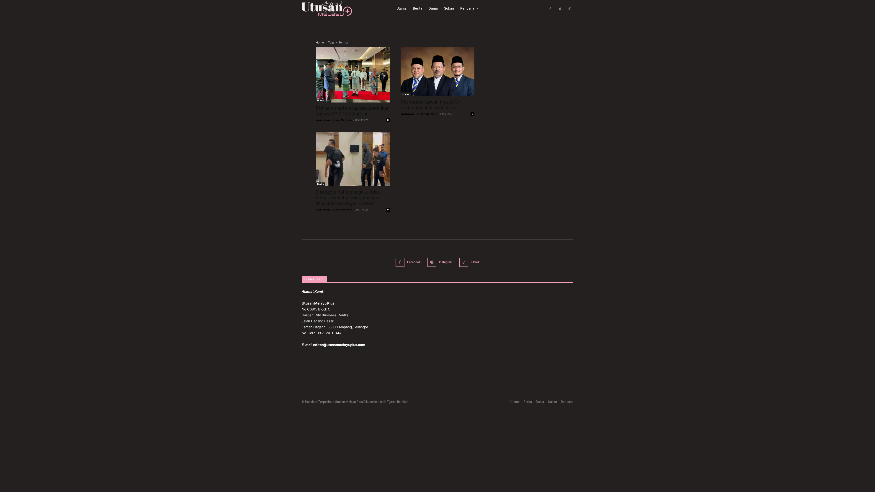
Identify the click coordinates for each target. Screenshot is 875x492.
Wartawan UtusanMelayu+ (334, 120)
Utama (320, 100)
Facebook (414, 262)
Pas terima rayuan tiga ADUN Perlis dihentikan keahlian (431, 104)
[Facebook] (550, 8)
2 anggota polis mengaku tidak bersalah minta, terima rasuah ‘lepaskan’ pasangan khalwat (348, 197)
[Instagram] (560, 8)
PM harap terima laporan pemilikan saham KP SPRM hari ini (352, 111)
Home (320, 42)
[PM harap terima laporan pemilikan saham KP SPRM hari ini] (353, 74)
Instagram (446, 262)
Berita (320, 184)
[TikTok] (569, 8)
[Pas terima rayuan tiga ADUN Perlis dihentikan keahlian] (437, 71)
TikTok (475, 262)
